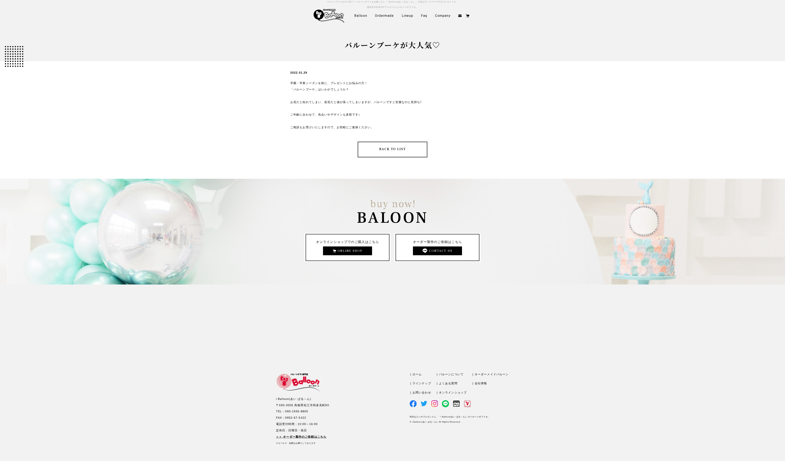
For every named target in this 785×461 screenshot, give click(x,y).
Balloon (360, 16)
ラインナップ (422, 383)
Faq (424, 16)
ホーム (417, 374)
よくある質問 (448, 383)
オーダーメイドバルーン (492, 374)
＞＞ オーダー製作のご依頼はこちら (301, 436)
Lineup (407, 16)
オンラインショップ (453, 392)
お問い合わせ (422, 392)
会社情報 (481, 383)
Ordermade (384, 16)
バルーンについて (451, 374)
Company (443, 16)
